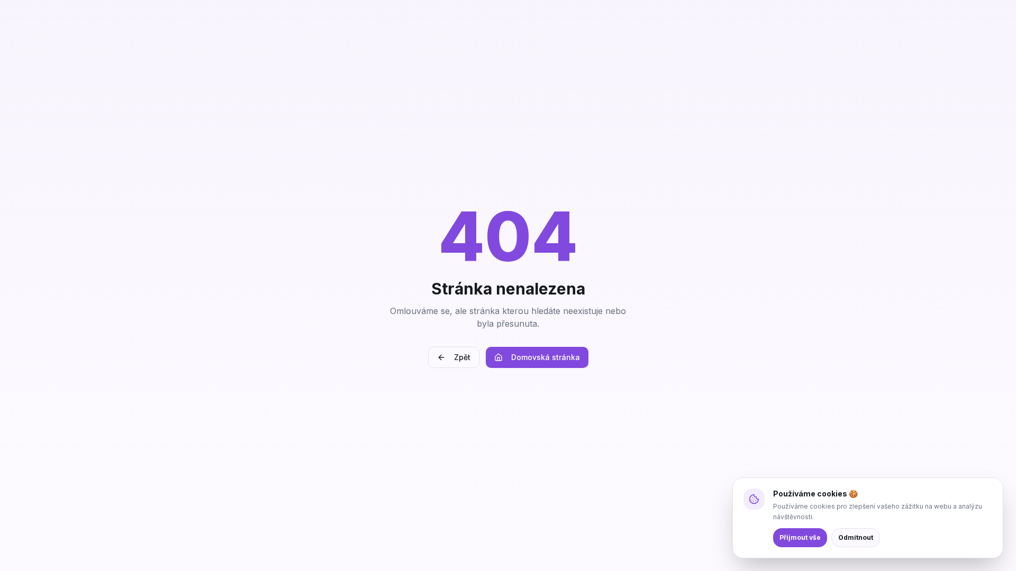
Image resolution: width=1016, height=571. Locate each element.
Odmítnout (855, 537)
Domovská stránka (545, 357)
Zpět (462, 357)
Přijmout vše (800, 537)
